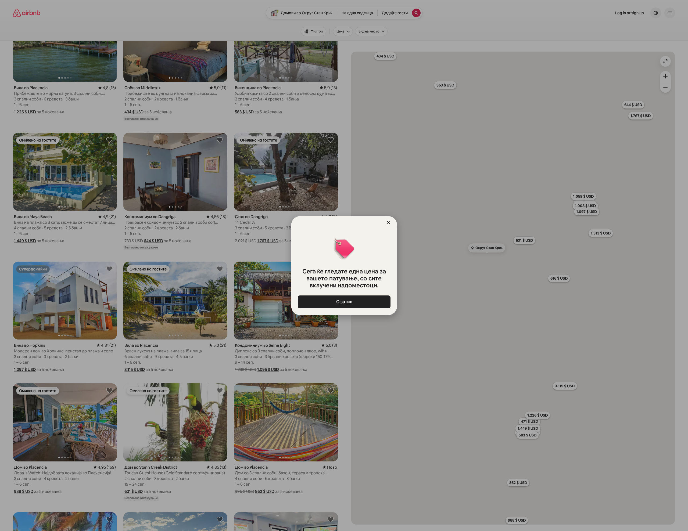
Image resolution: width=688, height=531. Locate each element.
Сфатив (344, 302)
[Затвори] (388, 222)
